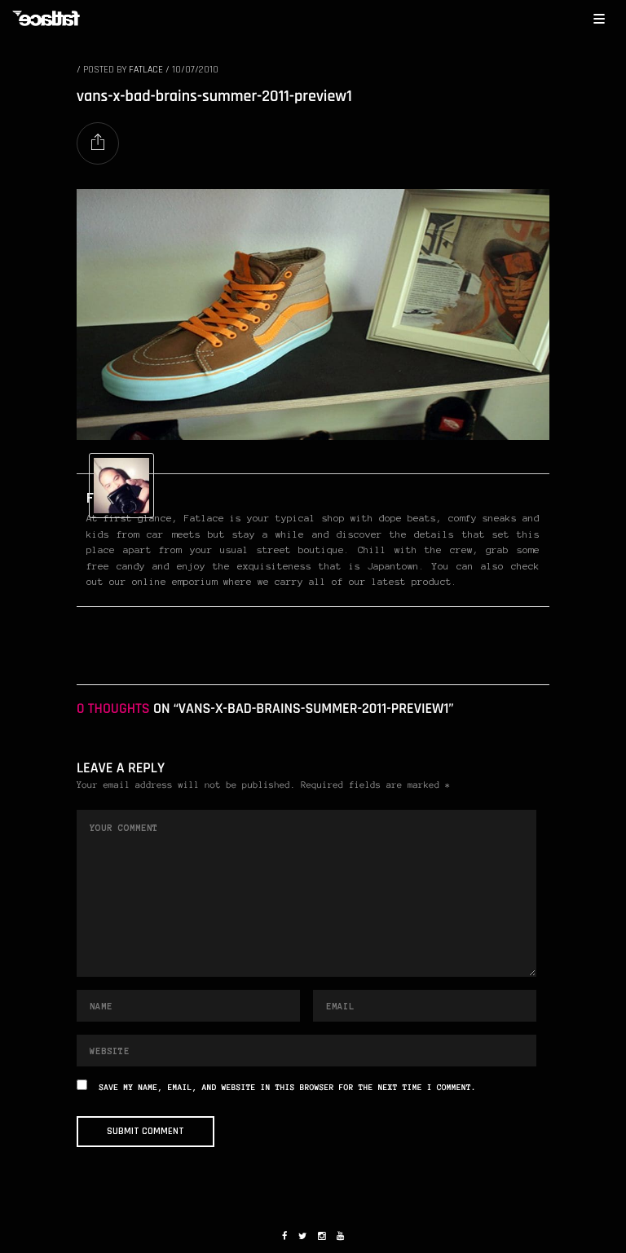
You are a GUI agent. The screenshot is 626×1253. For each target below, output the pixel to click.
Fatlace (146, 70)
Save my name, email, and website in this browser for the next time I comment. (287, 1088)
